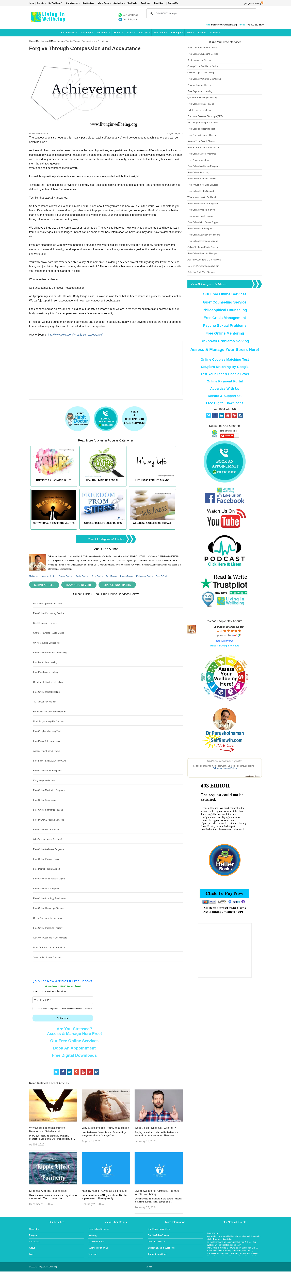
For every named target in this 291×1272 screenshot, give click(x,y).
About (32, 1248)
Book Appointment (78, 585)
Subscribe (63, 1018)
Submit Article (44, 585)
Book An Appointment (74, 1048)
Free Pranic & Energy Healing (47, 741)
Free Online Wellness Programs (48, 849)
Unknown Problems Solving (225, 341)
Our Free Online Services (74, 1041)
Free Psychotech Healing (45, 672)
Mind (189, 32)
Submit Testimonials (98, 1248)
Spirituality (118, 3)
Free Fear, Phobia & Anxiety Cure (49, 760)
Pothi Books (111, 576)
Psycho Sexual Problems (225, 325)
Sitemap (149, 1267)
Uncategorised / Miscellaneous (50, 41)
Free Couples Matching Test (47, 731)
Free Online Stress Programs (47, 770)
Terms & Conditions (157, 1254)
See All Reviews (224, 640)
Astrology (93, 1235)
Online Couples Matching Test (225, 359)
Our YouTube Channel (158, 1235)
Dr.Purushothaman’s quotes (224, 761)
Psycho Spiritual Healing (45, 662)
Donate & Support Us (224, 396)
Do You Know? (55, 3)
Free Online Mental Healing (46, 692)
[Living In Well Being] (48, 19)
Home (31, 3)
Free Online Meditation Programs (49, 790)
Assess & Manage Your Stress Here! (224, 349)
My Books (33, 576)
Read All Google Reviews (224, 645)
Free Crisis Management (225, 318)
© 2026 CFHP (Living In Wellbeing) (43, 1267)
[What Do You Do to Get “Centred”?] (159, 1120)
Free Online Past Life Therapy (47, 928)
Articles (214, 32)
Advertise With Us (224, 388)
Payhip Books (126, 576)
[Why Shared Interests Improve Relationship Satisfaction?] (53, 1120)
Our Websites (72, 3)
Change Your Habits (117, 585)
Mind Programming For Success (49, 721)
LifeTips (143, 32)
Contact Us (173, 3)
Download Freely (96, 1241)
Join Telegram (130, 19)
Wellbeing (102, 32)
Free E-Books (162, 576)
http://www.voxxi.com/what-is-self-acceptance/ (75, 334)
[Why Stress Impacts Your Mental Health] (106, 1120)
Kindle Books (81, 576)
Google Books (65, 576)
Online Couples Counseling (46, 643)
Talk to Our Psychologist (45, 701)
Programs (34, 1235)
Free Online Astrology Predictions (49, 898)
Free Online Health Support (46, 829)
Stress (129, 32)
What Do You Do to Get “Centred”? (155, 1127)
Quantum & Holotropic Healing (48, 682)
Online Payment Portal (225, 381)
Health (117, 32)
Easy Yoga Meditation (44, 780)
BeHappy (176, 32)
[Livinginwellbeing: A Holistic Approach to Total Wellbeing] (159, 1183)
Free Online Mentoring (224, 333)
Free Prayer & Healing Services (48, 820)
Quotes (202, 32)
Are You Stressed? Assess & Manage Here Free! (74, 1031)
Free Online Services (98, 1229)
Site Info (40, 3)
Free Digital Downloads (74, 1055)
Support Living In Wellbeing (161, 1248)
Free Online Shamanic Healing (48, 810)
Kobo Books (97, 576)
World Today (103, 3)
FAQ (31, 1254)
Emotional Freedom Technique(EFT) (50, 711)
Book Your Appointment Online (48, 603)
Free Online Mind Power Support (49, 878)
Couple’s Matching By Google (225, 367)
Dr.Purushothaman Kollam (225, 768)
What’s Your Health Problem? (47, 839)
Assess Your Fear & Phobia (46, 751)
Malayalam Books (144, 576)
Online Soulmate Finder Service (48, 918)
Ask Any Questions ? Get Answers (50, 937)
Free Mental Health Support (46, 869)
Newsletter (34, 1229)
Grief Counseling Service (224, 302)
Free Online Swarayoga (44, 800)
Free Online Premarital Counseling (50, 652)
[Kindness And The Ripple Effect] (53, 1183)
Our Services (88, 3)
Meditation (159, 32)
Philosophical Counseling (225, 310)
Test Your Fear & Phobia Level (225, 374)
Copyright (93, 1254)
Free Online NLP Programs (46, 888)
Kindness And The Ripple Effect (48, 1190)
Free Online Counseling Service (48, 613)
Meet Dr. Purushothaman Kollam (49, 947)
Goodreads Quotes (252, 776)
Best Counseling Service (45, 623)
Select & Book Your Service (46, 957)
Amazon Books (48, 576)
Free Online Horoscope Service (48, 908)
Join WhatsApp (130, 15)
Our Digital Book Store (159, 1229)
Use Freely (132, 3)
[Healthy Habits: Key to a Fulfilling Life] (106, 1183)
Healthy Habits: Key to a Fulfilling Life (104, 1190)
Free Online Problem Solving (47, 859)
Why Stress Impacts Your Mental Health (105, 1127)
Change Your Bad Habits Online (48, 633)
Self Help (86, 32)
